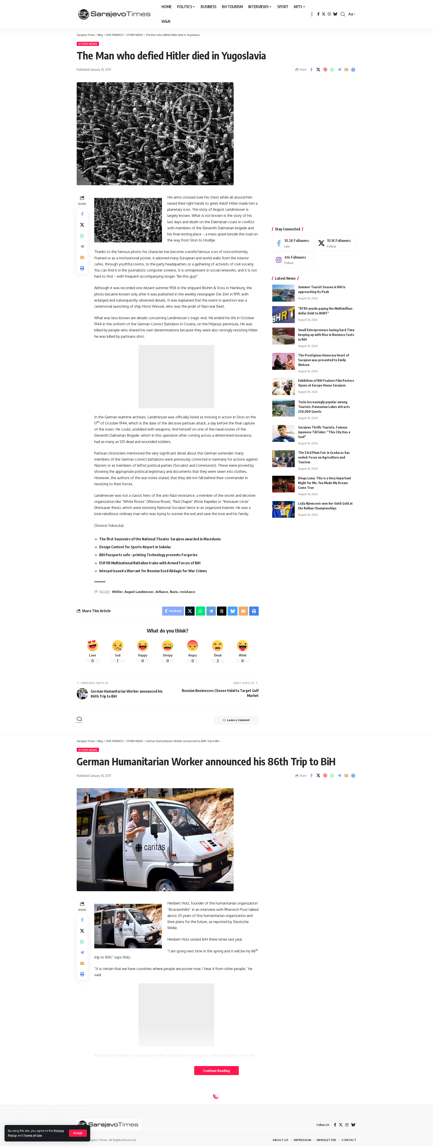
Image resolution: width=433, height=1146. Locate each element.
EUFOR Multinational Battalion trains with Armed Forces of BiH (149, 563)
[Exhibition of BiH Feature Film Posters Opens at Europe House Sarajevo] (283, 386)
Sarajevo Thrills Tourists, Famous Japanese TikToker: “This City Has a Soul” (324, 432)
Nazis (174, 592)
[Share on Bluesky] (232, 611)
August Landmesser (139, 592)
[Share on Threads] (221, 611)
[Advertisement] (176, 376)
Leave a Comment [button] (238, 720)
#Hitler (117, 592)
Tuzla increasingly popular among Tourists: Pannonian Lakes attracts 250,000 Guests (324, 406)
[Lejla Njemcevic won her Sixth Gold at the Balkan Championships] (283, 509)
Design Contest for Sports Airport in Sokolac (135, 547)
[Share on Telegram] (339, 69)
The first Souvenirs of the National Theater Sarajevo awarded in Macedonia (160, 539)
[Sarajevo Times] (115, 14)
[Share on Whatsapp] (332, 69)
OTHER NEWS (87, 43)
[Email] (346, 69)
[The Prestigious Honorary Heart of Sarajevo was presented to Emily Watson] (283, 361)
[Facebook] (318, 14)
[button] (78, 1133)
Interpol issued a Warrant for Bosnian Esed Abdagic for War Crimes (153, 571)
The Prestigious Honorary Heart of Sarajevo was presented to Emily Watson (323, 360)
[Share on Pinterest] (325, 69)
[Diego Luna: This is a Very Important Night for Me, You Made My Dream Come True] (283, 484)
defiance (161, 592)
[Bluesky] (335, 14)
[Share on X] (318, 69)
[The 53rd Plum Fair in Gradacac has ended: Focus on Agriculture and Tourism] (283, 458)
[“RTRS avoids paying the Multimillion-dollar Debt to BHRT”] (283, 314)
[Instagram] (329, 14)
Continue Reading (216, 1071)
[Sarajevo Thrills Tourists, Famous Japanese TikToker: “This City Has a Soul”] (283, 433)
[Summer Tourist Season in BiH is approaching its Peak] (283, 293)
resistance (187, 592)
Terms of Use (32, 1135)
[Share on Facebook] (311, 69)
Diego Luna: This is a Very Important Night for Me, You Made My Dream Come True (324, 482)
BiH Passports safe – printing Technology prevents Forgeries (148, 555)
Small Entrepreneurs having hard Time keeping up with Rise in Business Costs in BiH (326, 334)
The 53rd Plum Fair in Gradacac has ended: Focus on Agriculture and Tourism (324, 457)
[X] (324, 14)
